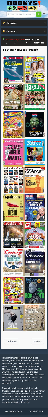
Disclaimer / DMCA (13, 411)
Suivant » (37, 341)
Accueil (9, 39)
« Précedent (12, 341)
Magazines (19, 39)
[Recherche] (38, 14)
